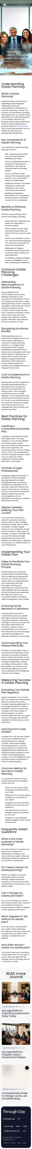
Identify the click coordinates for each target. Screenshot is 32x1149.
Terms (19, 1143)
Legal (24, 1143)
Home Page (8, 1126)
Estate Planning (22, 126)
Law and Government (11, 45)
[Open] (27, 4)
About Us (6, 1143)
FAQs (25, 1126)
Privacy (13, 1143)
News (18, 1126)
